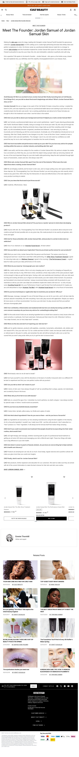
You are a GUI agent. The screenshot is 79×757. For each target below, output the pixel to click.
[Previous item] (5, 498)
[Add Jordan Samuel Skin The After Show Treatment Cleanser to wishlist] (32, 477)
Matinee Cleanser (27, 259)
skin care (14, 42)
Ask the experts (44, 14)
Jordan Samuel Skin (17, 44)
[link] (71, 9)
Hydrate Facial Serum (33, 245)
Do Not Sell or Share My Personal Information (36, 708)
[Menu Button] (2, 9)
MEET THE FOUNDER (39, 25)
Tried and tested (26, 14)
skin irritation (13, 49)
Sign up (33, 686)
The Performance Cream (57, 259)
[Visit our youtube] (68, 686)
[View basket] (75, 9)
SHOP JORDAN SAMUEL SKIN (13, 469)
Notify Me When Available (19, 518)
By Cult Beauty (17, 584)
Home (3, 20)
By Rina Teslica (54, 584)
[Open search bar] (6, 9)
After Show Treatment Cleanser (57, 257)
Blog (8, 20)
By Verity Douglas (18, 614)
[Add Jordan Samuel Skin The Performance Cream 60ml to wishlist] (64, 477)
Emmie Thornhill (22, 536)
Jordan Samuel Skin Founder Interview (20, 20)
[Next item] (73, 498)
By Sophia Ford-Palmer (20, 644)
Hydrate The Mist (28, 287)
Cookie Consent (32, 705)
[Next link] (77, 15)
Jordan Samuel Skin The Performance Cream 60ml (50, 507)
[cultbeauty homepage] (39, 9)
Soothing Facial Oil (14, 285)
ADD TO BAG (51, 518)
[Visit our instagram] (65, 686)
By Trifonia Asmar (56, 614)
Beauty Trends (61, 14)
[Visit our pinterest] (72, 686)
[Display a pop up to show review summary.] (16, 512)
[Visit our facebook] (57, 686)
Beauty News (10, 14)
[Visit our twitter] (61, 686)
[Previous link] (1, 15)
